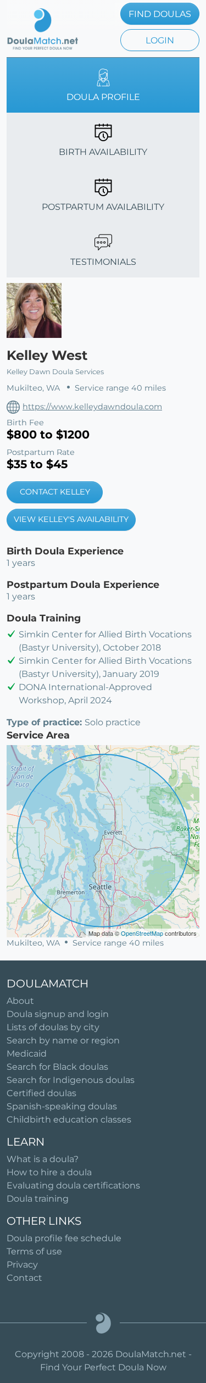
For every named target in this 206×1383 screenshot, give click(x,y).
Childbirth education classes (69, 1119)
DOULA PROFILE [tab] (103, 97)
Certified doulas (41, 1093)
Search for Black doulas (57, 1067)
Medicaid (27, 1053)
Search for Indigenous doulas (71, 1080)
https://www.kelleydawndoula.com (92, 407)
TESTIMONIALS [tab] (103, 262)
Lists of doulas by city (53, 1027)
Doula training (38, 1198)
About (20, 1001)
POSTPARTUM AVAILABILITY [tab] (103, 207)
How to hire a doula (49, 1172)
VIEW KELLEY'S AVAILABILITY (71, 519)
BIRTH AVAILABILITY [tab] (103, 152)
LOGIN (160, 40)
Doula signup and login (58, 1014)
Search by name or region (63, 1040)
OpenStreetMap (142, 933)
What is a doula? (43, 1159)
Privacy (22, 1264)
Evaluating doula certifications (73, 1185)
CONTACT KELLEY (55, 492)
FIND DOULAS (160, 14)
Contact (24, 1278)
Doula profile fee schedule (64, 1238)
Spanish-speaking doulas (62, 1106)
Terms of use (34, 1251)
